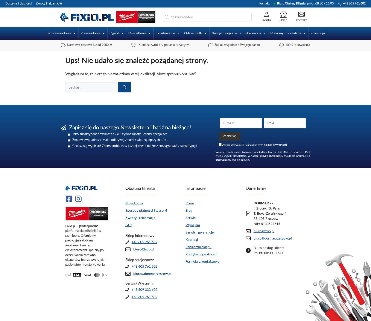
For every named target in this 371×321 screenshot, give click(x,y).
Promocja (317, 33)
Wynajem (193, 225)
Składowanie (165, 33)
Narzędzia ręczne (224, 33)
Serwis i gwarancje (200, 232)
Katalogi (192, 239)
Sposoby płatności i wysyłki (146, 210)
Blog (189, 210)
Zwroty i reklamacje (49, 3)
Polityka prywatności (201, 254)
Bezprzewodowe (58, 33)
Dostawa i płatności (18, 3)
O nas (190, 203)
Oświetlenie (137, 33)
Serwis (191, 218)
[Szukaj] (124, 87)
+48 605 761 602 (144, 242)
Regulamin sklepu (198, 247)
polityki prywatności (275, 145)
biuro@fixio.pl (143, 249)
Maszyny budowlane (285, 33)
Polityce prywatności (270, 156)
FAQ (128, 225)
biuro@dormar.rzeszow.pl (152, 274)
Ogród (114, 33)
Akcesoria (253, 33)
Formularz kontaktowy (202, 261)
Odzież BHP (193, 33)
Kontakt (264, 3)
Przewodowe (90, 33)
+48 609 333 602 (144, 289)
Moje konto (134, 203)
